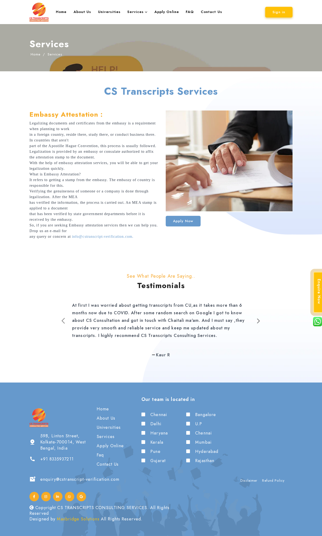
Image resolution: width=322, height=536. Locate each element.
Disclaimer (248, 480)
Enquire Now (319, 291)
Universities (109, 11)
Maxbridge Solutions (78, 519)
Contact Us (211, 11)
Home (61, 11)
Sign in (278, 12)
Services (136, 11)
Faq (100, 455)
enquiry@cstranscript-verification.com (79, 479)
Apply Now (183, 221)
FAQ (190, 11)
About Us (82, 11)
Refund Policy (273, 480)
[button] (47, 321)
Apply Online (166, 11)
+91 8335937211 (57, 459)
